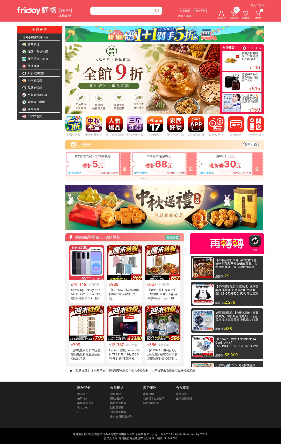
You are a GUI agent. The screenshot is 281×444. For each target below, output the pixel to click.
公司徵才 (82, 398)
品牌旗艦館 (34, 87)
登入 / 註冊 (257, 5)
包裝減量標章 (118, 412)
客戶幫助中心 (151, 403)
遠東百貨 (33, 109)
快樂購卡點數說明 (154, 398)
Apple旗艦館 (35, 73)
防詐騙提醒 (117, 407)
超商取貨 (33, 44)
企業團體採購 (184, 398)
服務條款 (115, 394)
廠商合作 (181, 394)
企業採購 (185, 10)
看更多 (170, 237)
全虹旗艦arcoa (37, 94)
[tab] (119, 111)
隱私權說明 (117, 398)
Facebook (83, 407)
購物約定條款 (118, 403)
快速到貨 (33, 66)
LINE (80, 412)
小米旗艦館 (34, 80)
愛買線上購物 (36, 102)
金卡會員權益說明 (121, 416)
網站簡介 (82, 394)
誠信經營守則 (85, 403)
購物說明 (148, 394)
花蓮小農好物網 (37, 51)
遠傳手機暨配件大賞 (35, 37)
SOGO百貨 (34, 116)
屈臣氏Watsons (37, 58)
